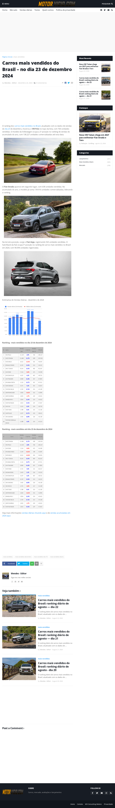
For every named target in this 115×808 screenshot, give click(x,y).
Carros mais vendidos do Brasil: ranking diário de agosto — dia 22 (54, 603)
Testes (37, 10)
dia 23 (7, 129)
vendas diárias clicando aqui (34, 513)
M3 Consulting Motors (93, 804)
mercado (94, 165)
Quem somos (48, 10)
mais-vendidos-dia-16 (41, 557)
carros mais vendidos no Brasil (27, 126)
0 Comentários (41, 83)
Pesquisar (106, 4)
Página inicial (7, 57)
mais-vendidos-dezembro (23, 557)
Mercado (13, 10)
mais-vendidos (19, 57)
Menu (6, 4)
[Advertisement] (57, 32)
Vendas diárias (26, 10)
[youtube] (22, 581)
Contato (80, 804)
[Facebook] (65, 83)
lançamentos (94, 159)
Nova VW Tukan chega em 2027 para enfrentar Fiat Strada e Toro (88, 66)
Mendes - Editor (19, 573)
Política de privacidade (65, 10)
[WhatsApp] (32, 564)
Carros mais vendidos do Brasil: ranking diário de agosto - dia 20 (54, 666)
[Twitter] (69, 83)
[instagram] (12, 581)
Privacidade (108, 804)
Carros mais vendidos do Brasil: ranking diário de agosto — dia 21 (54, 635)
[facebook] (15, 581)
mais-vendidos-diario (56, 557)
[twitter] (18, 581)
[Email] (72, 83)
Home (4, 10)
